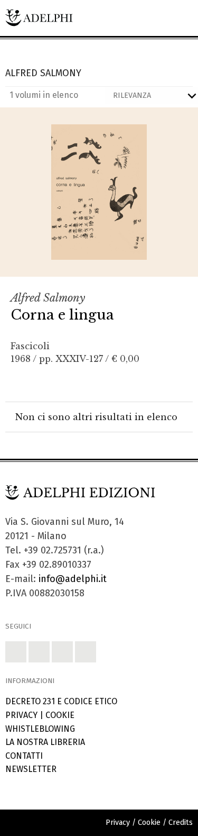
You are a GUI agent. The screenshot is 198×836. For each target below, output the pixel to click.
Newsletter (30, 769)
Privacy (21, 715)
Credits (180, 822)
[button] (15, 651)
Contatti (24, 756)
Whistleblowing (40, 729)
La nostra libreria (45, 742)
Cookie (59, 715)
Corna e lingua (62, 314)
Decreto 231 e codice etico (61, 701)
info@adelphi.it (73, 579)
